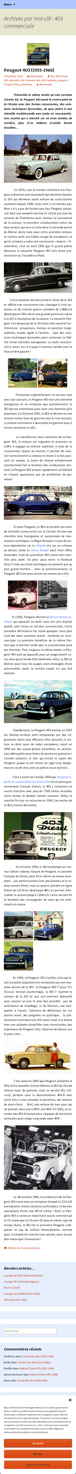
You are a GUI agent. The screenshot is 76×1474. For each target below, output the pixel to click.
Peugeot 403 (11, 84)
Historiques (36, 76)
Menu (7, 4)
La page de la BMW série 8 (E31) (22, 1293)
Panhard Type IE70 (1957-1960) (36, 1368)
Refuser (38, 1454)
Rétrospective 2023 (15, 1299)
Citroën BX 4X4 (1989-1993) (32, 1380)
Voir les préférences (38, 1465)
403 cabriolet (11, 80)
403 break (61, 76)
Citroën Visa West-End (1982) (33, 1362)
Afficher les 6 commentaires (23, 1248)
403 (52, 76)
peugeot (62, 80)
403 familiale (49, 80)
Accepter (38, 1443)
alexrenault (45, 84)
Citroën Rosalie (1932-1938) (38, 1356)
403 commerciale (30, 80)
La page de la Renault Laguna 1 (21, 1281)
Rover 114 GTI (12, 1287)
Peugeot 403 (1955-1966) (29, 70)
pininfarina (26, 84)
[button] (70, 1400)
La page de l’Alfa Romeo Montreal (23, 1275)
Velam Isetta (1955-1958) (44, 1374)
